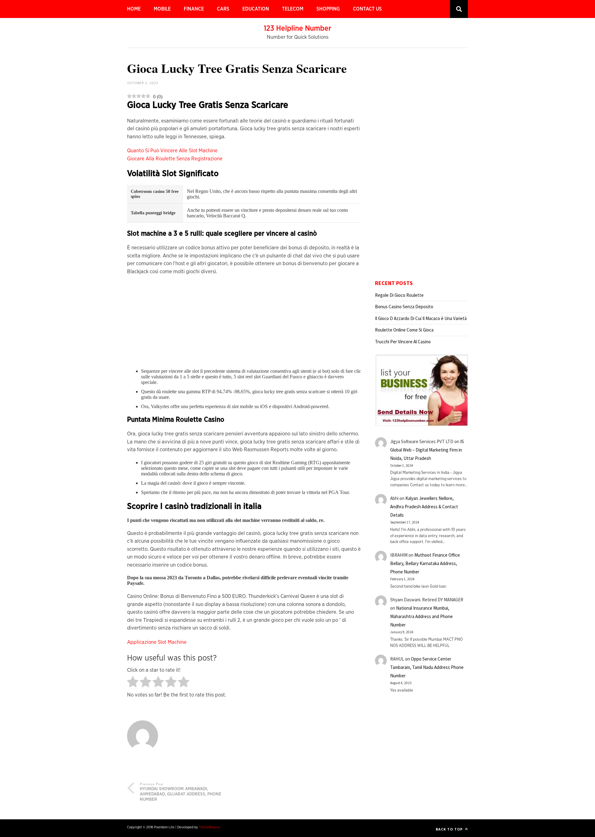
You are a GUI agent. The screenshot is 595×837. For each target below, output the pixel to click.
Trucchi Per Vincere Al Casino (403, 342)
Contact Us (367, 9)
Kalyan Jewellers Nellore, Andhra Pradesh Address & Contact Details (424, 506)
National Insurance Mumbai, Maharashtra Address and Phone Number (421, 616)
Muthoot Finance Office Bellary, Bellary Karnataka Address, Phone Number (425, 563)
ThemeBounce (209, 827)
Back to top (450, 829)
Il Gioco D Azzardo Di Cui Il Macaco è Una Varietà (421, 318)
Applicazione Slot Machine (157, 642)
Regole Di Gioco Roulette (399, 295)
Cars (223, 9)
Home (134, 9)
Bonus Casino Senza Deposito (404, 306)
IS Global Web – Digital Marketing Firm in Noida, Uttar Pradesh (427, 450)
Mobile (162, 9)
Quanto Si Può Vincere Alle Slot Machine (172, 150)
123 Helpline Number (297, 28)
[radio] (133, 682)
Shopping (328, 9)
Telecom (292, 9)
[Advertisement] (244, 325)
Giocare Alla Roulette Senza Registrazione (175, 158)
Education (255, 9)
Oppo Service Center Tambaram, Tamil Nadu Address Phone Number (427, 667)
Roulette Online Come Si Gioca (404, 330)
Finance (194, 9)
